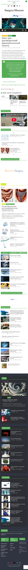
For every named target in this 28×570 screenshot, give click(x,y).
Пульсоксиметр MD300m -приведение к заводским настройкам (15, 319)
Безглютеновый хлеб (8, 81)
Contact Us (15, 564)
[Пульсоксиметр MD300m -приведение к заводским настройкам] (5, 317)
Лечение (12, 204)
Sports (11, 549)
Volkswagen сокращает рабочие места (10, 336)
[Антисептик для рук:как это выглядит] (6, 452)
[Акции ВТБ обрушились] (23, 95)
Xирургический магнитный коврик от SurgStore (16, 511)
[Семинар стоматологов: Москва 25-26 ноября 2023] (6, 503)
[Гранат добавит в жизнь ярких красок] (6, 466)
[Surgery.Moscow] (2, 30)
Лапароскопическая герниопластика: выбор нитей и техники (17, 231)
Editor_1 (10, 47)
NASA (2, 96)
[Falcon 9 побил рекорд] (6, 437)
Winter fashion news (14, 262)
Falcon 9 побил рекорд (16, 438)
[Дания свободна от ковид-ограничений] (5, 349)
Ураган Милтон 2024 (10, 400)
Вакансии (19, 564)
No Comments (10, 137)
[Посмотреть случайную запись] (25, 30)
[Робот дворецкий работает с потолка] (5, 356)
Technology (12, 547)
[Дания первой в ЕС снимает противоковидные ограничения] (6, 416)
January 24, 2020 (14, 75)
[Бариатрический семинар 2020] (6, 444)
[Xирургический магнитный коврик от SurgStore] (6, 510)
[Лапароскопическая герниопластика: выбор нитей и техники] (5, 229)
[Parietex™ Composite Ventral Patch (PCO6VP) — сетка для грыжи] (5, 243)
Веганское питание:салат (13, 364)
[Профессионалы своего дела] (14, 95)
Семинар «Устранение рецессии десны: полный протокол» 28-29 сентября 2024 (18, 498)
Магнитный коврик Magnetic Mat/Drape (13, 86)
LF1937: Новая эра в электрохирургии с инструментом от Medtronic (17, 484)
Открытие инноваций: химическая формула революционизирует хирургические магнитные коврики (16, 520)
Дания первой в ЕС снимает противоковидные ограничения (18, 418)
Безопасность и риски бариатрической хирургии (15, 325)
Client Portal (9, 564)
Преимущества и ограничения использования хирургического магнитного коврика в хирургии (17, 312)
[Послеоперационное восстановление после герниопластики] (5, 140)
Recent (14, 252)
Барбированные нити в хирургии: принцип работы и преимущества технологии (17, 150)
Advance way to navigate (15, 255)
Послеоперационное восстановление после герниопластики (15, 142)
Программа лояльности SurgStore (8, 4)
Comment (23, 252)
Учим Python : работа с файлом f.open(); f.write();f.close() (17, 277)
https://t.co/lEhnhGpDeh (15, 71)
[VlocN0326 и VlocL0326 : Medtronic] (6, 489)
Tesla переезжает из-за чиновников (16, 432)
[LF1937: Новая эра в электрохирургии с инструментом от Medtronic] (6, 482)
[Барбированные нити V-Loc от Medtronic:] (5, 236)
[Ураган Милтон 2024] (14, 383)
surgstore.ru (3, 534)
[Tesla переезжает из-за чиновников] (6, 430)
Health (3, 204)
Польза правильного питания (16, 459)
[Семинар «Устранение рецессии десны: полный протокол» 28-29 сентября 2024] (6, 496)
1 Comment (18, 286)
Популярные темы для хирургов (18, 410)
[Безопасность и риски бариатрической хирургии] (5, 324)
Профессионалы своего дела (14, 102)
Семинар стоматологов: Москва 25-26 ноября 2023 (18, 504)
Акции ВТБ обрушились (22, 102)
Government (4, 35)
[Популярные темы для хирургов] (6, 409)
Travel (9, 397)
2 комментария (19, 256)
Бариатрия (3, 556)
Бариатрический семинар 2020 (17, 445)
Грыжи (7, 204)
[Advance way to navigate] (5, 254)
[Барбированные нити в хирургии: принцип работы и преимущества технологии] (5, 148)
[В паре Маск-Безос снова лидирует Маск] (5, 342)
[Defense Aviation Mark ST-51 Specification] (5, 268)
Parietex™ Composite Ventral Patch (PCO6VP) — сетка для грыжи (17, 244)
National (4, 397)
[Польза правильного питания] (6, 459)
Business (12, 543)
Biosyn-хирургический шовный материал (11, 331)
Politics (10, 35)
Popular (6, 252)
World (14, 35)
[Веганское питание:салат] (4, 363)
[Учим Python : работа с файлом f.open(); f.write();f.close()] (5, 276)
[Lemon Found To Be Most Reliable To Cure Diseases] (5, 283)
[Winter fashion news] (5, 261)
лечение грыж (4, 543)
